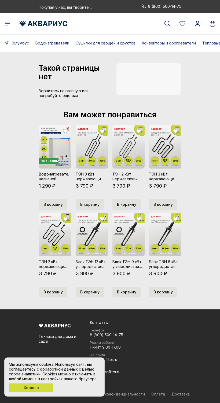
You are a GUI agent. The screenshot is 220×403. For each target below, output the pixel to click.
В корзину (53, 204)
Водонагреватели (52, 43)
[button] (182, 23)
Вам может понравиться (110, 114)
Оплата (158, 394)
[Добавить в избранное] (65, 131)
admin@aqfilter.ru (105, 372)
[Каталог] (7, 23)
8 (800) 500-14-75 (106, 335)
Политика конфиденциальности (115, 394)
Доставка (180, 394)
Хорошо (31, 387)
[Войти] (197, 23)
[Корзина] (212, 23)
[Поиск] (167, 23)
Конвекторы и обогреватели (169, 43)
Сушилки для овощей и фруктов (105, 43)
